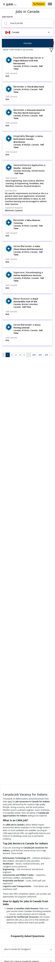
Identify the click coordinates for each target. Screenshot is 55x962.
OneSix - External (22, 168)
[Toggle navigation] (50, 4)
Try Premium (38, 4)
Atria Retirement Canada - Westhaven (28, 139)
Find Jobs (27, 43)
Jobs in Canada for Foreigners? (17, 949)
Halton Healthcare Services (27, 275)
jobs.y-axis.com (25, 919)
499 (40, 355)
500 (46, 355)
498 (34, 355)
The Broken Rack (35, 86)
